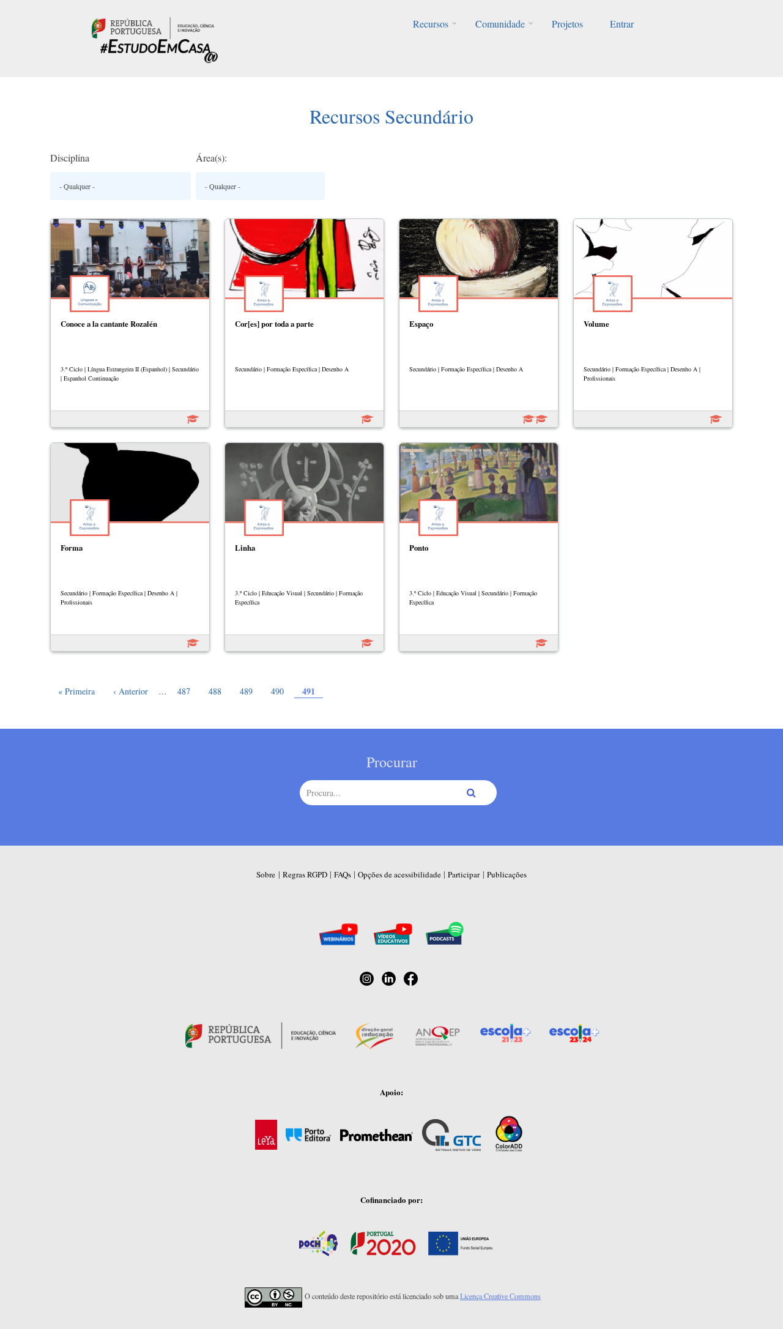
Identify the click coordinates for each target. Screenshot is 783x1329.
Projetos (567, 23)
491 (312, 691)
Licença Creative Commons (500, 1296)
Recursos (430, 23)
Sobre (265, 874)
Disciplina (69, 157)
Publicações (507, 874)
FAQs (342, 874)
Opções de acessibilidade (399, 874)
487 (185, 691)
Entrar (622, 23)
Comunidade (500, 23)
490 (278, 691)
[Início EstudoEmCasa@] (153, 26)
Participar (464, 874)
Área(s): (211, 157)
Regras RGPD (305, 874)
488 (216, 691)
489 (247, 691)
